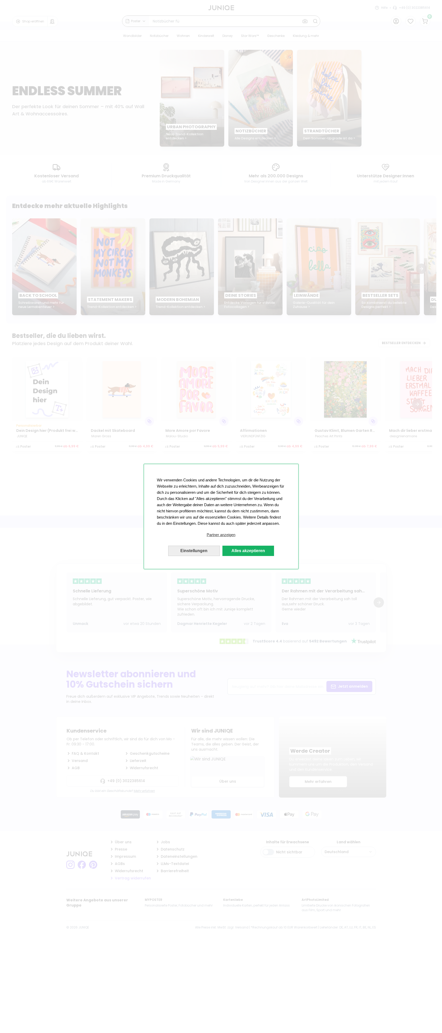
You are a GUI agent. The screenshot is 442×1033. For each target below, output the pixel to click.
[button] (221, 535)
